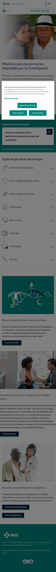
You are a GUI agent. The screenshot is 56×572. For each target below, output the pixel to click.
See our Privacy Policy (11, 98)
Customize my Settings (27, 106)
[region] (28, 101)
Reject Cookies (18, 115)
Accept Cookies (37, 115)
